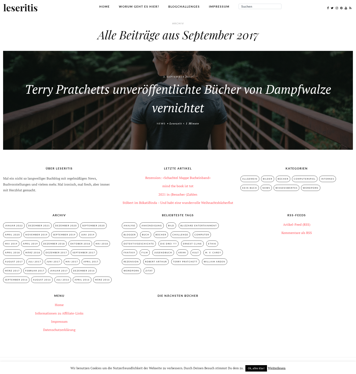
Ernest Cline (192, 243)
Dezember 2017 (56, 252)
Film (145, 252)
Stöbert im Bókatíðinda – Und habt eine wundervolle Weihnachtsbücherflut (178, 202)
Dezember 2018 (54, 243)
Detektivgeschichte (139, 243)
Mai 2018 (102, 243)
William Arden (214, 261)
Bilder (267, 179)
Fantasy (129, 252)
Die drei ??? (168, 243)
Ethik (212, 243)
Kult (195, 252)
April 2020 (12, 234)
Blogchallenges (184, 6)
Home (104, 6)
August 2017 (14, 261)
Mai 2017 (72, 261)
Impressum (219, 6)
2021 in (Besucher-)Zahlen (177, 194)
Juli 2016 (62, 279)
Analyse (129, 225)
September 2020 (93, 225)
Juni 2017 (53, 261)
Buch (145, 234)
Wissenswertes (286, 188)
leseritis (20, 8)
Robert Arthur (156, 261)
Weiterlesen (277, 368)
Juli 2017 (34, 261)
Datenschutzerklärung (59, 329)
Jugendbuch (163, 252)
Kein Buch (249, 188)
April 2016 (82, 279)
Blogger (130, 234)
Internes (327, 179)
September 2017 (84, 252)
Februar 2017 (34, 270)
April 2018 (12, 252)
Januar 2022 (14, 225)
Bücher (283, 179)
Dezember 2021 (39, 225)
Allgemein (250, 179)
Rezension (131, 261)
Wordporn (311, 188)
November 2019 (36, 234)
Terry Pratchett (185, 261)
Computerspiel (305, 179)
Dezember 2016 (84, 270)
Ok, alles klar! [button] (256, 368)
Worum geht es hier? (139, 6)
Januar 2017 (59, 270)
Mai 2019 (11, 243)
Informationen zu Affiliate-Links (59, 313)
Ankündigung (152, 225)
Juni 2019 (88, 234)
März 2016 (102, 279)
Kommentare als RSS (296, 232)
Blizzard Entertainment (198, 225)
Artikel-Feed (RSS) (296, 224)
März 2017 (12, 270)
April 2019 (30, 243)
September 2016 (16, 279)
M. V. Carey (213, 252)
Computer (201, 234)
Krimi (182, 252)
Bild (171, 225)
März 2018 (32, 252)
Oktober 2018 (80, 243)
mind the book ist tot (177, 186)
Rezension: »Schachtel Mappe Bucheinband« (178, 177)
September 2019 (64, 234)
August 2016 (42, 279)
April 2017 (90, 261)
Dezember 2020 (66, 225)
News (161, 123)
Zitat (149, 270)
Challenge (180, 234)
